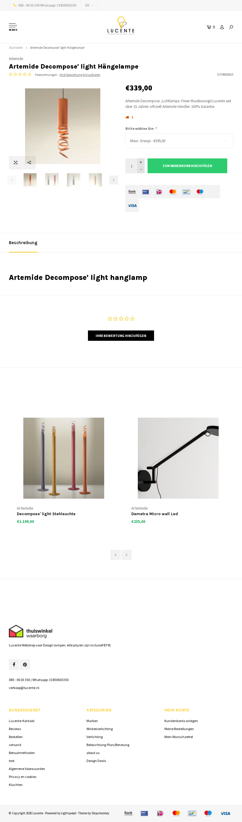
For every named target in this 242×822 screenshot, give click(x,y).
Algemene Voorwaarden (27, 768)
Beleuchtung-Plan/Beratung (107, 744)
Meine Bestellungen (179, 729)
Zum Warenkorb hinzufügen (187, 165)
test (11, 760)
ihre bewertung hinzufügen (80, 74)
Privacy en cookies (22, 776)
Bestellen (16, 737)
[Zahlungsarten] (132, 191)
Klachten (16, 784)
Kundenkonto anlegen (181, 721)
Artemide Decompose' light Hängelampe (57, 48)
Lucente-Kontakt (22, 721)
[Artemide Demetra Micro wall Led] (178, 458)
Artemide (16, 58)
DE (87, 5)
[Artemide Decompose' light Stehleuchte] (64, 458)
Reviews (15, 729)
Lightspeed (68, 813)
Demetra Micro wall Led (154, 513)
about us (92, 752)
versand (15, 744)
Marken (92, 721)
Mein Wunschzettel (178, 737)
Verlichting (94, 737)
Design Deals (96, 760)
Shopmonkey (100, 813)
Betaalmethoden (22, 752)
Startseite (15, 48)
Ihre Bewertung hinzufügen (121, 335)
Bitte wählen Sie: (140, 128)
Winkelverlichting (99, 729)
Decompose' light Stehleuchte (46, 513)
